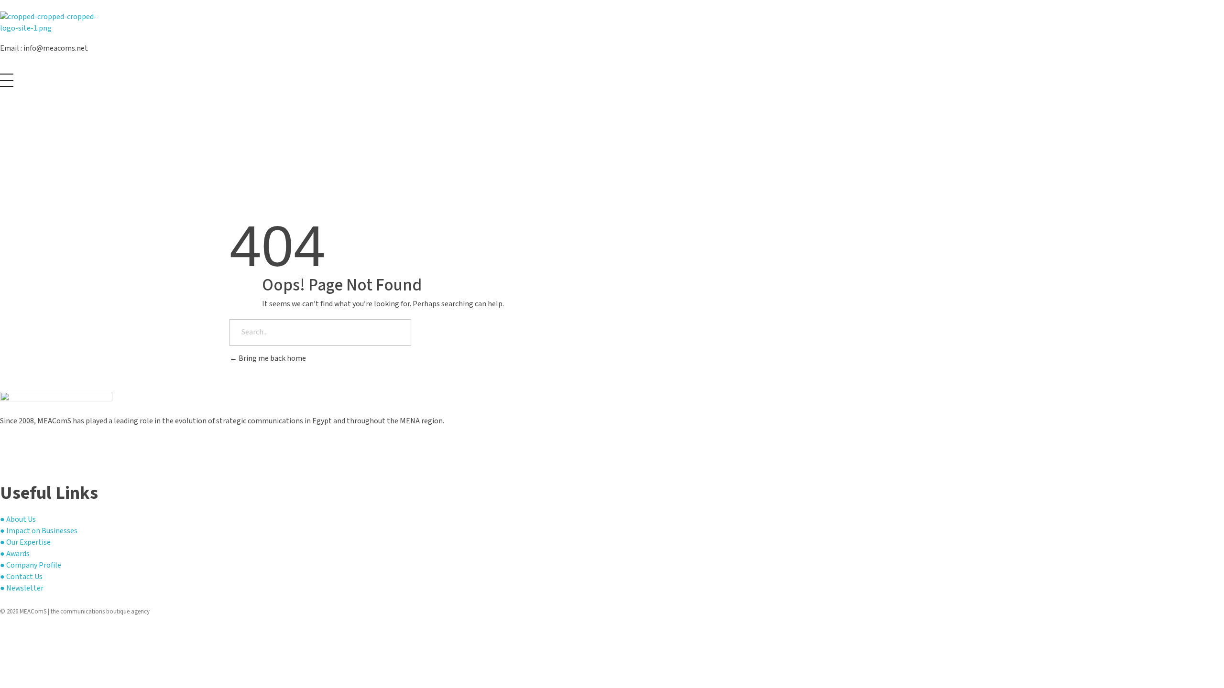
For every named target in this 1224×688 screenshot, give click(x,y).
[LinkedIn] (3, 459)
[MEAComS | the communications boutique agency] (56, 23)
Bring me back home (271, 359)
